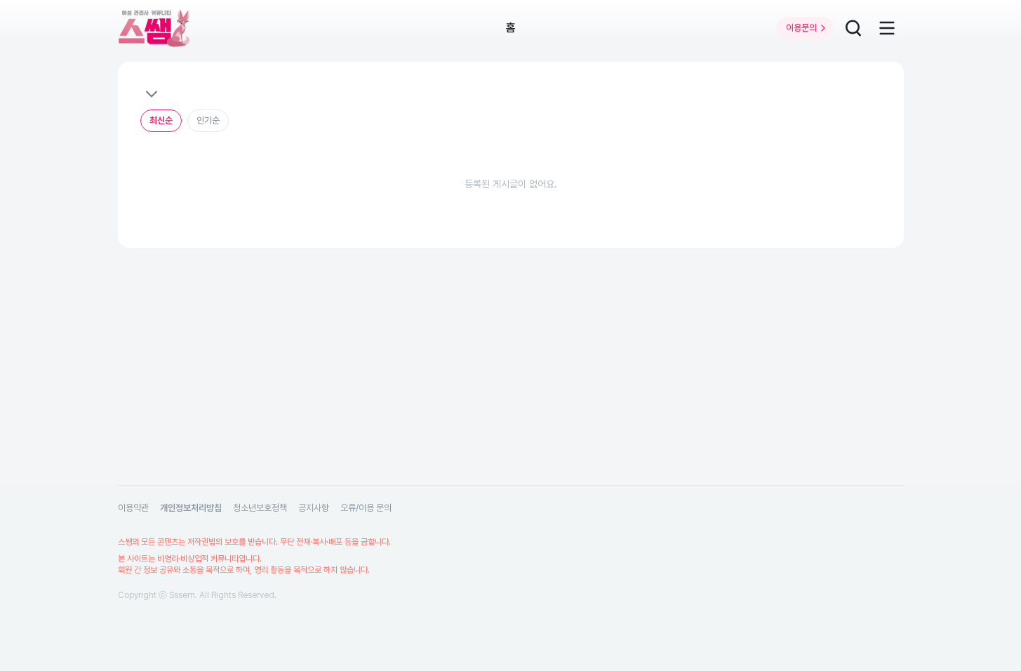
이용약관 (133, 508)
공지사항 (313, 508)
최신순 (161, 120)
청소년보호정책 (260, 508)
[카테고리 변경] (150, 94)
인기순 (208, 120)
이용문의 (801, 27)
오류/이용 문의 (366, 508)
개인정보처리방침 (191, 508)
